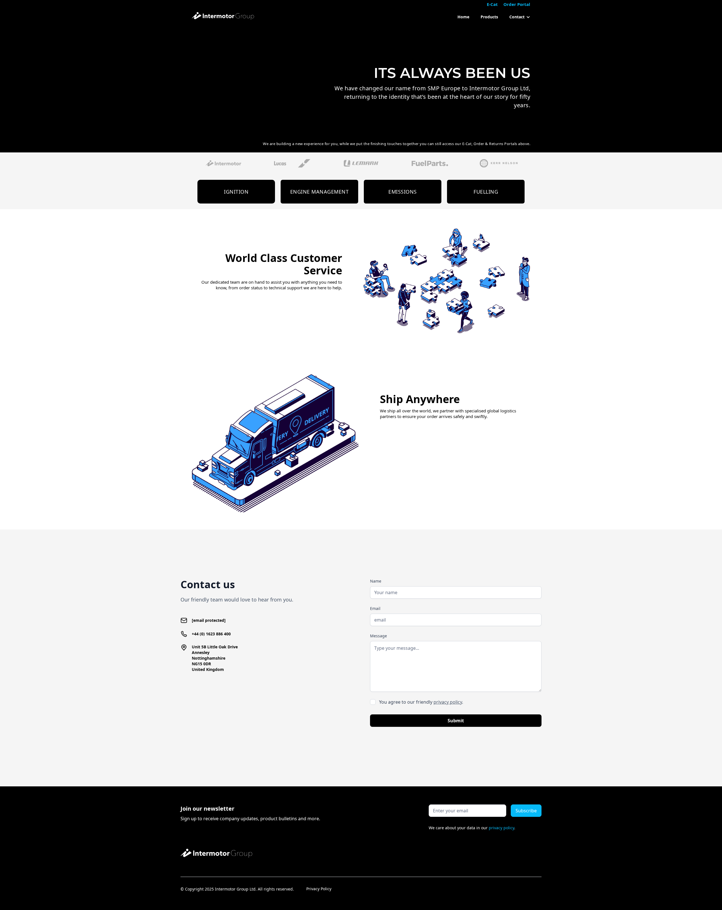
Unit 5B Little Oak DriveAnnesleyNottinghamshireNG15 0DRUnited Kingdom (215, 658)
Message (378, 635)
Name (375, 581)
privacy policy (447, 702)
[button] (517, 16)
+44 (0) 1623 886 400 (211, 633)
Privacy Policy (318, 888)
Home (463, 16)
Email (375, 608)
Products (489, 16)
